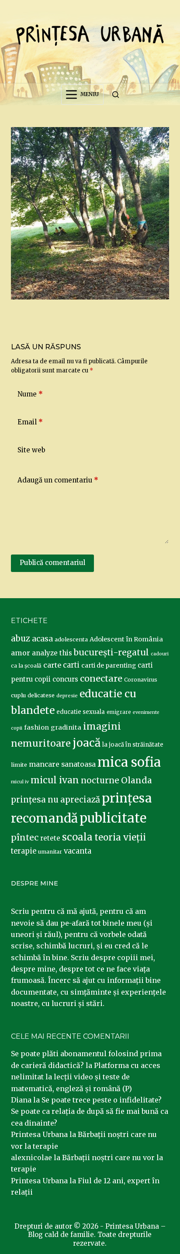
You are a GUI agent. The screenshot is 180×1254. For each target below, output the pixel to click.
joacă (86, 743)
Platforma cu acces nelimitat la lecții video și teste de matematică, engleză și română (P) (85, 1077)
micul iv (20, 782)
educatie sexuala (80, 712)
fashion (36, 727)
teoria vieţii (120, 837)
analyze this (52, 653)
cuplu (18, 695)
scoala (77, 837)
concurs (65, 679)
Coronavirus (140, 679)
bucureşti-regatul (111, 652)
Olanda (136, 780)
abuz (20, 639)
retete (50, 838)
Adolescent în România (126, 639)
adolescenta (71, 639)
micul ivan (55, 780)
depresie (67, 695)
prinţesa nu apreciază (55, 800)
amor (20, 652)
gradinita (66, 727)
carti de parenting (108, 665)
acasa (42, 639)
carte (52, 665)
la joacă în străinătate (132, 744)
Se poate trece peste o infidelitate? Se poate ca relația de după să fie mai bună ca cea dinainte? (89, 1111)
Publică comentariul (52, 562)
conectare (101, 678)
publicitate (113, 818)
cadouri (160, 654)
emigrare (119, 712)
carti (71, 665)
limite (19, 764)
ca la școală (26, 665)
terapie (23, 851)
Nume (30, 394)
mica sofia (129, 762)
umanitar (50, 851)
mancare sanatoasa (62, 764)
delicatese (41, 695)
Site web (31, 450)
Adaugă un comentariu (57, 480)
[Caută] (115, 94)
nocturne (100, 780)
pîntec (24, 837)
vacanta (77, 851)
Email (30, 422)
